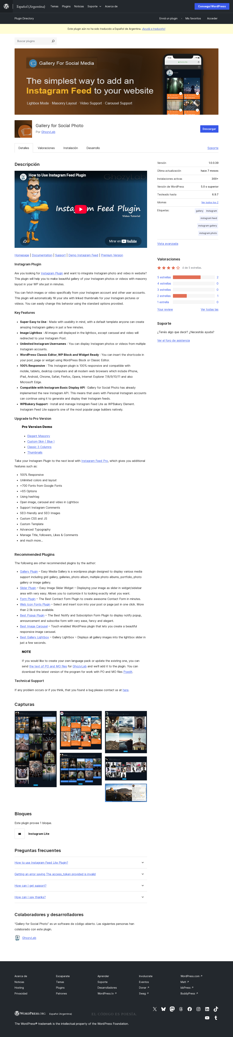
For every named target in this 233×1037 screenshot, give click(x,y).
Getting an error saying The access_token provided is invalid (55, 874)
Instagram (211, 210)
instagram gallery (207, 225)
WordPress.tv (107, 993)
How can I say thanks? (30, 897)
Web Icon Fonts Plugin (35, 604)
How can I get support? (30, 885)
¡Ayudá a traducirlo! (153, 28)
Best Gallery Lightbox (34, 637)
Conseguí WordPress (212, 6)
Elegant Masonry (38, 436)
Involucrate (146, 976)
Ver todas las (209, 309)
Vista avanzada (167, 243)
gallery (199, 210)
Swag (144, 993)
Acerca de (21, 976)
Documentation (42, 255)
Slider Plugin (28, 588)
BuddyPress (189, 993)
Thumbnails (34, 452)
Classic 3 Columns (39, 447)
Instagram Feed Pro (94, 461)
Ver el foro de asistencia (173, 340)
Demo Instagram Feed (83, 255)
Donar (144, 987)
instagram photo (208, 233)
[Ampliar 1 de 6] (52, 716)
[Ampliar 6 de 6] (142, 788)
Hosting (19, 987)
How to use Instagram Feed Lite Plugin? (41, 862)
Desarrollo (93, 148)
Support (60, 255)
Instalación (70, 148)
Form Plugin (27, 599)
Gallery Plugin (29, 571)
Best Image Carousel (34, 626)
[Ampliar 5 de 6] (142, 761)
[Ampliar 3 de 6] (97, 757)
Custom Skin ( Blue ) (41, 441)
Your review (165, 309)
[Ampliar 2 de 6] (97, 716)
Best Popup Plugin (32, 615)
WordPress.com (192, 976)
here (126, 690)
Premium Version (112, 255)
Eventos (144, 981)
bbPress (187, 987)
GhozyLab (48, 132)
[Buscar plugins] (53, 41)
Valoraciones (46, 148)
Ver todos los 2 (209, 202)
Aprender (103, 976)
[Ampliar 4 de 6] (142, 716)
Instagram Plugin (52, 273)
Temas (60, 981)
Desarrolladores (107, 987)
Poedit (127, 672)
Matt (185, 981)
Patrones (61, 993)
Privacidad (21, 993)
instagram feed (209, 218)
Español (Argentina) (60, 1013)
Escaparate (63, 976)
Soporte (213, 148)
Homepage (22, 255)
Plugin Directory (24, 18)
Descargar (209, 128)
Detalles (23, 148)
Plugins (60, 987)
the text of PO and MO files (48, 666)
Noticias (19, 981)
